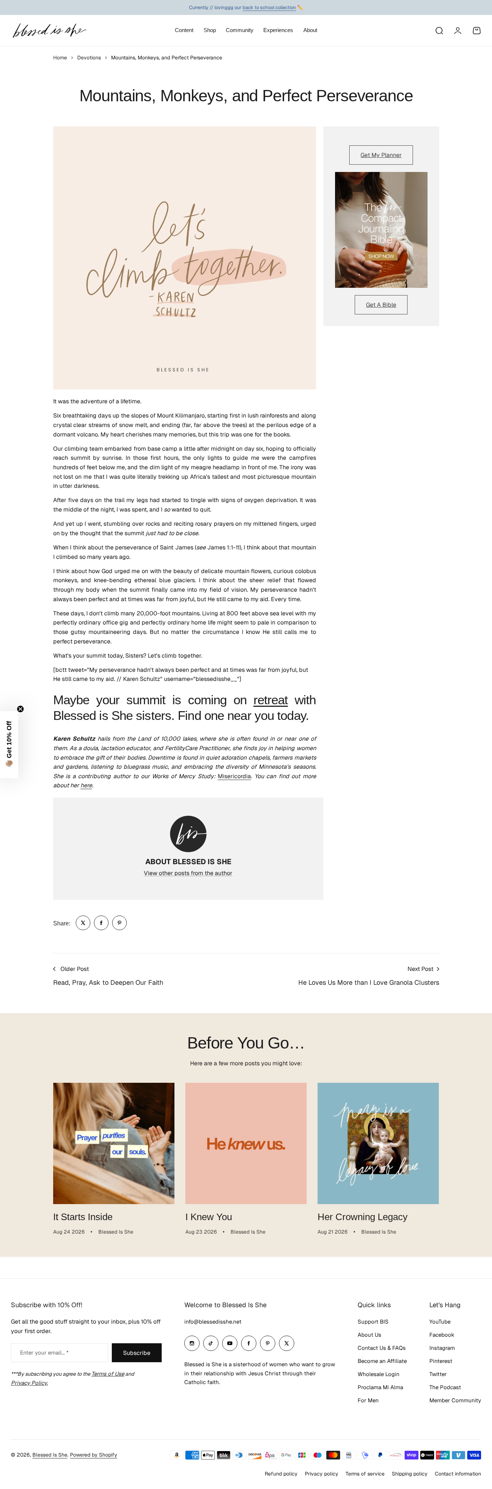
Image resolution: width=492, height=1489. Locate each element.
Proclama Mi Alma (380, 1387)
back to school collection (269, 7)
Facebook (441, 1334)
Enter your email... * (44, 1352)
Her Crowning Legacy (363, 1217)
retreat (270, 700)
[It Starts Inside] (113, 1143)
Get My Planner (381, 155)
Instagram (442, 1347)
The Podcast (445, 1387)
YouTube (439, 1321)
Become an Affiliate (382, 1360)
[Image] (381, 230)
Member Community (455, 1400)
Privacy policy (321, 1473)
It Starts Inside (83, 1217)
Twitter (438, 1374)
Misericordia (234, 776)
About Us (369, 1334)
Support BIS (373, 1321)
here (86, 785)
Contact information (458, 1473)
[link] (83, 923)
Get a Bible (381, 305)
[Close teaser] (20, 709)
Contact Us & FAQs (382, 1347)
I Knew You (208, 1217)
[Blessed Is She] (49, 30)
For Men (368, 1400)
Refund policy (281, 1473)
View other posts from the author (188, 873)
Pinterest (440, 1360)
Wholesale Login (378, 1374)
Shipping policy (410, 1473)
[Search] (439, 31)
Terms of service (365, 1473)
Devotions (89, 57)
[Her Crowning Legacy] (378, 1143)
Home (60, 57)
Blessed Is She (49, 1454)
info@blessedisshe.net (212, 1321)
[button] (9, 744)
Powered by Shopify (93, 1454)
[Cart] (477, 31)
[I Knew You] (246, 1143)
